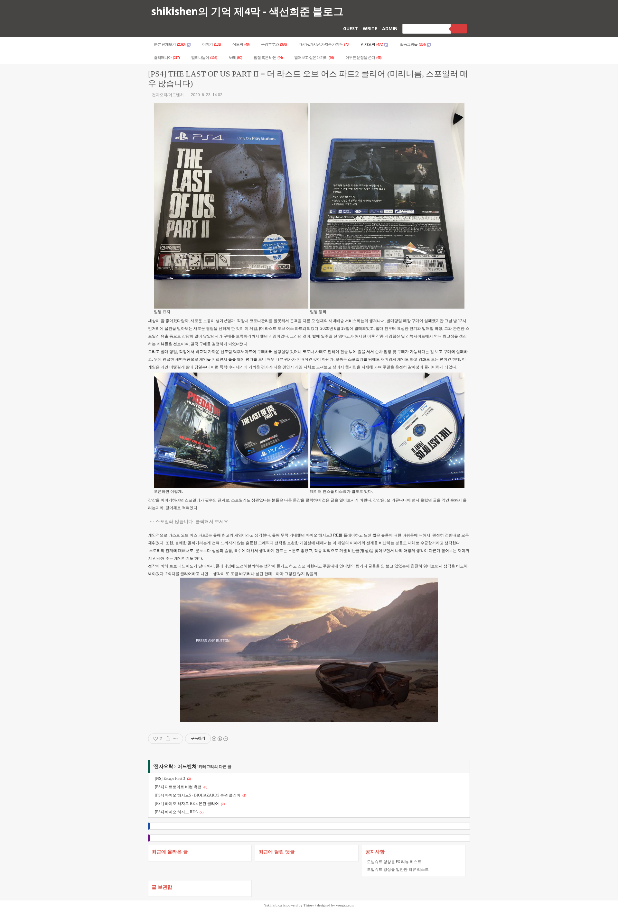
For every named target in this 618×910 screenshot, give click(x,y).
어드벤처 (187, 766)
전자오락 (372, 44)
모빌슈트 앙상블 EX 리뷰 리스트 (394, 861)
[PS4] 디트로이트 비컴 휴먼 (178, 787)
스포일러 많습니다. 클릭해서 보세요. (192, 521)
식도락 (240, 44)
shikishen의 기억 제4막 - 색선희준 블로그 (247, 11)
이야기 (211, 44)
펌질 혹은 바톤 (268, 57)
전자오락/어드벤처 (168, 95)
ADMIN (390, 28)
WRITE (370, 28)
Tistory (309, 905)
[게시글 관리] (176, 738)
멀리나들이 (204, 57)
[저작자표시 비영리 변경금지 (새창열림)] (219, 738)
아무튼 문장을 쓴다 (363, 57)
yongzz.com (345, 905)
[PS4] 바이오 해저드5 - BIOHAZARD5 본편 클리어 (197, 795)
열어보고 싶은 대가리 (314, 57)
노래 (235, 57)
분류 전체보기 (169, 44)
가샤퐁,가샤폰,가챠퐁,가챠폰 (323, 44)
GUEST (350, 28)
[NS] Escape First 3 (170, 778)
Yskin (268, 905)
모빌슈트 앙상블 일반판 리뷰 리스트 (398, 869)
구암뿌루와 (274, 44)
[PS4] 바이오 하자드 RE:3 (176, 812)
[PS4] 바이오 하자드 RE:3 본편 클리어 (187, 803)
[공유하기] (168, 738)
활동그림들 (413, 44)
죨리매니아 (167, 57)
